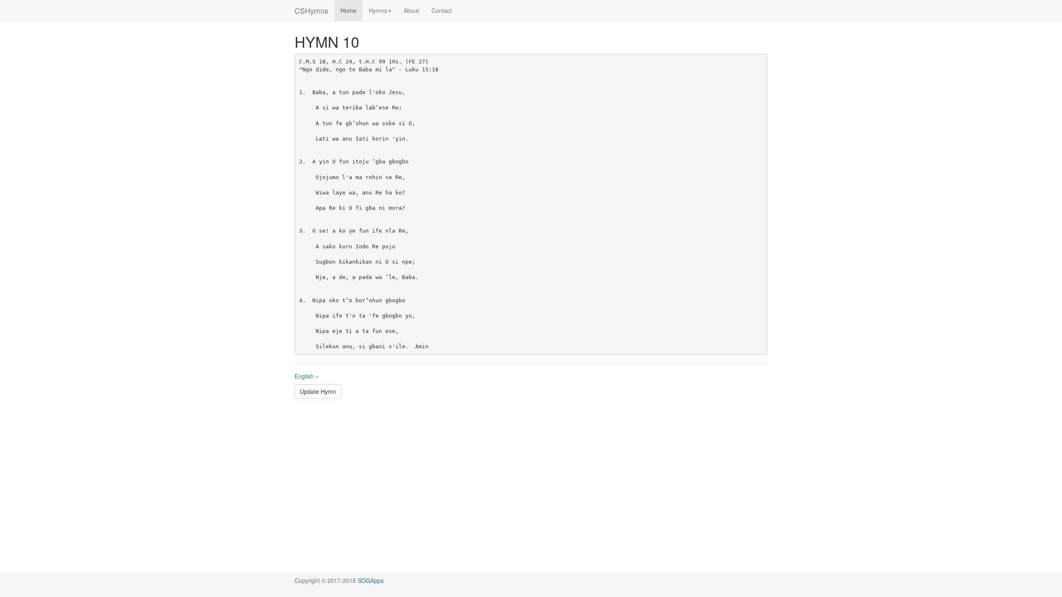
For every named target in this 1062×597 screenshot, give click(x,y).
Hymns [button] (378, 10)
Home (348, 10)
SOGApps (371, 580)
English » (307, 376)
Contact (441, 10)
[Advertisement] (531, 465)
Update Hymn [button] (318, 391)
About (411, 10)
